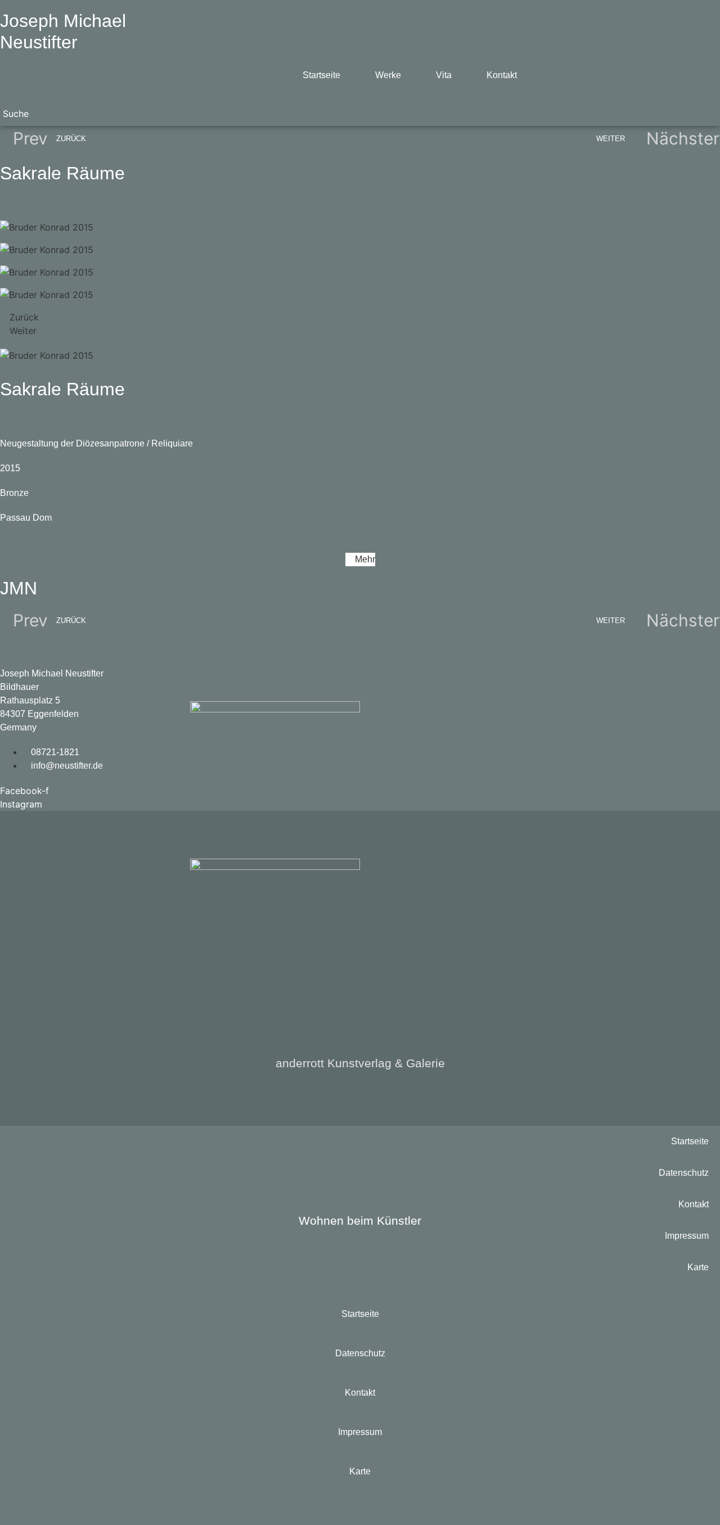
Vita (444, 75)
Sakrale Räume (62, 173)
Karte (698, 1267)
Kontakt (502, 75)
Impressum (687, 1235)
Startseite (321, 75)
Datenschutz (684, 1172)
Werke (388, 75)
